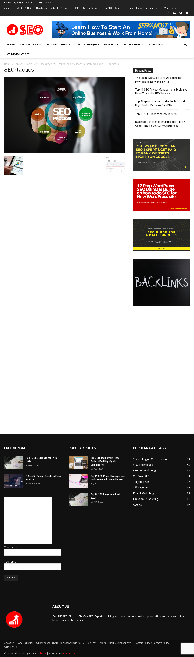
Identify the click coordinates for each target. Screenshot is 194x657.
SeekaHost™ (68, 653)
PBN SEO (110, 44)
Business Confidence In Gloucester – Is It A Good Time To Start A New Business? (160, 123)
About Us (8, 7)
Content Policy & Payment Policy (144, 7)
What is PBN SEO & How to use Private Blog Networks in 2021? (48, 7)
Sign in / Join (45, 2)
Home (11, 44)
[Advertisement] (28, 520)
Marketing (132, 44)
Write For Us (170, 7)
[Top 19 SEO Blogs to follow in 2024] (13, 462)
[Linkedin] (174, 13)
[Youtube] (187, 13)
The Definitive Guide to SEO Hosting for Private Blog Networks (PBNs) (158, 79)
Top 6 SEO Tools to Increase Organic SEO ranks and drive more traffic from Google (58, 64)
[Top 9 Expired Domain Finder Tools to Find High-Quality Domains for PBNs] (78, 462)
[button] (185, 45)
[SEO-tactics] (64, 151)
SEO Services (29, 44)
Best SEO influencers (113, 7)
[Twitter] (181, 13)
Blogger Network (90, 7)
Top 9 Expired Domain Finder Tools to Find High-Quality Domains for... (105, 461)
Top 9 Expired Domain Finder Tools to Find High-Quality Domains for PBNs (160, 103)
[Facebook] (168, 13)
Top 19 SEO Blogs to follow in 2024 (156, 113)
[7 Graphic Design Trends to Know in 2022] (13, 481)
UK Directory (16, 53)
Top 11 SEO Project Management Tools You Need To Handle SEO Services (161, 91)
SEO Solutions (57, 44)
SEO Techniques (87, 44)
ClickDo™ (41, 653)
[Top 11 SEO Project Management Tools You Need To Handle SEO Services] (78, 481)
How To (154, 44)
